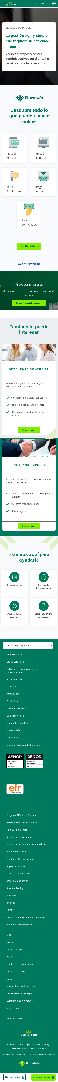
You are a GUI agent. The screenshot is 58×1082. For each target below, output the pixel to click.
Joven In (10, 902)
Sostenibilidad (13, 730)
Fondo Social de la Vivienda (20, 873)
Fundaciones (13, 701)
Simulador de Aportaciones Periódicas (26, 844)
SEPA (9, 978)
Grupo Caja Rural (15, 661)
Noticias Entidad (15, 1018)
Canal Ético (12, 737)
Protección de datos (37, 1048)
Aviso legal (46, 1044)
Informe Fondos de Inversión (21, 986)
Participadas (12, 693)
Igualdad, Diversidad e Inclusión (23, 744)
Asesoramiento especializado (21, 822)
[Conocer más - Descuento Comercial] (29, 352)
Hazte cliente (12, 1077)
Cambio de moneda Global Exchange (25, 917)
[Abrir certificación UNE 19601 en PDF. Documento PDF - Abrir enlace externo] (15, 761)
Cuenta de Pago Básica (18, 723)
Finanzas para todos (16, 829)
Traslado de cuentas (17, 708)
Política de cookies (19, 1048)
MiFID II (10, 935)
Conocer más (28, 430)
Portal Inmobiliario (16, 851)
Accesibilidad (13, 1008)
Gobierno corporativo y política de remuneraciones (24, 670)
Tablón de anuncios (15, 1044)
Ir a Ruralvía (28, 246)
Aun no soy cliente (29, 263)
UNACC (10, 910)
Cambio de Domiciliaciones (20, 858)
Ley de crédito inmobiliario (20, 964)
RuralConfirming (15, 888)
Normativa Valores (16, 971)
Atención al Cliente (16, 679)
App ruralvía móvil (16, 866)
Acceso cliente (41, 1077)
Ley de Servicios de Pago (19, 993)
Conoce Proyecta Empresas (28, 303)
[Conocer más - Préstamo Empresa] (29, 448)
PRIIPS (9, 942)
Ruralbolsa (12, 895)
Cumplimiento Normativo (19, 1000)
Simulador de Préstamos (19, 837)
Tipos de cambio (33, 1044)
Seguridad (11, 686)
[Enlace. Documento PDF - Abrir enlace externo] (34, 761)
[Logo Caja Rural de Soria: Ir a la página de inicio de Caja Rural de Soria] (9, 3)
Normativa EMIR (14, 949)
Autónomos (43, 3)
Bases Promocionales (17, 880)
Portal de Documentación (19, 924)
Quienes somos (14, 654)
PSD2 (9, 956)
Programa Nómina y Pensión (21, 815)
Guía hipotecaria (15, 715)
